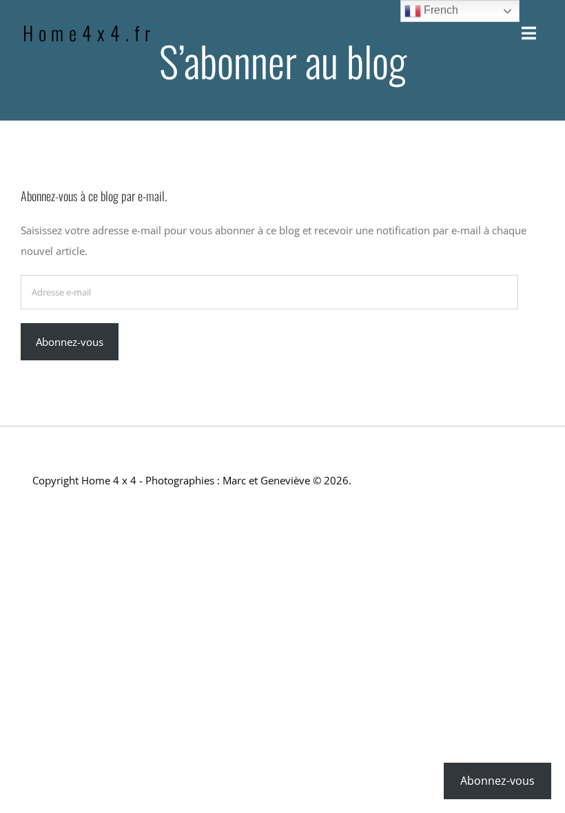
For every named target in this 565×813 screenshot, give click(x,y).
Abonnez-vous (69, 342)
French (439, 10)
